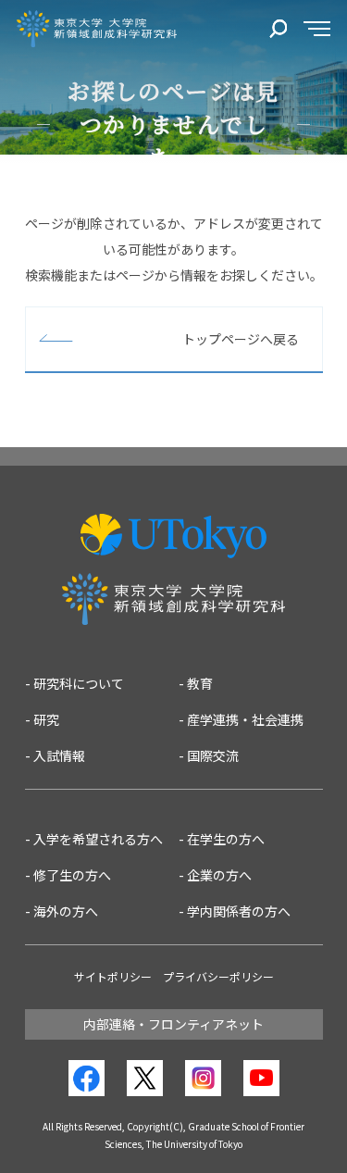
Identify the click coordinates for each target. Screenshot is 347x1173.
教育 (200, 683)
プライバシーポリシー (218, 976)
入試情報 (59, 755)
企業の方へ (219, 875)
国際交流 (213, 755)
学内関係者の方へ (239, 911)
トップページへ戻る (240, 339)
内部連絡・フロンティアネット (173, 1024)
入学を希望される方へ (98, 839)
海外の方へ (65, 911)
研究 (46, 719)
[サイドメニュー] (317, 29)
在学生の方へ (226, 839)
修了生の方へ (72, 875)
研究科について (78, 683)
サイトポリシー (113, 976)
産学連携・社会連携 (245, 719)
